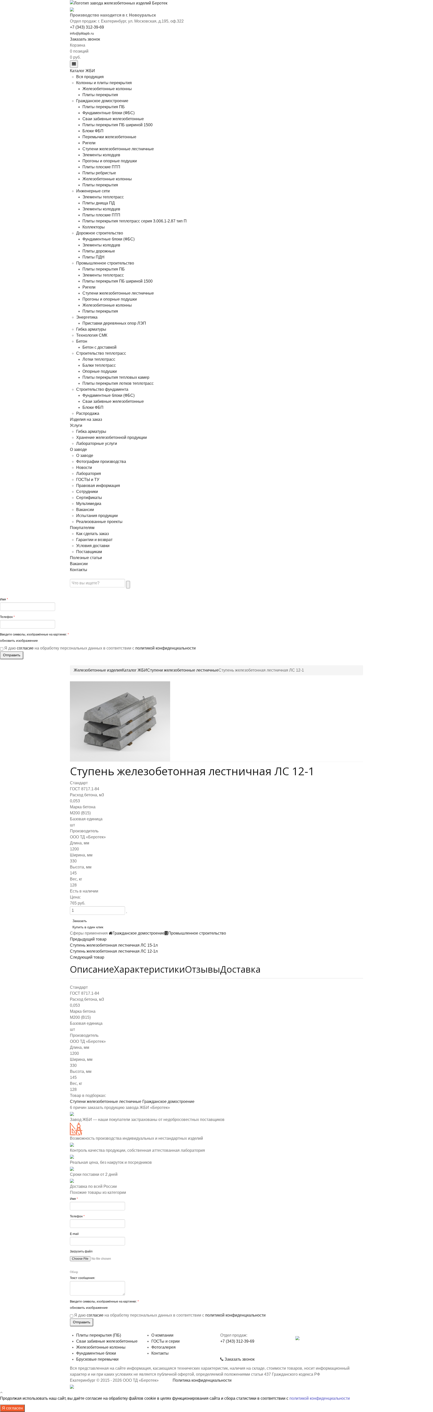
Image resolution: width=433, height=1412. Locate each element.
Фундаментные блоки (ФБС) (108, 113)
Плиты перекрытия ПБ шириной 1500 (117, 125)
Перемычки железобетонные (109, 137)
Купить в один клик (87, 927)
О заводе (78, 449)
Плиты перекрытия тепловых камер (115, 377)
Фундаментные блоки (96, 1353)
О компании (162, 1335)
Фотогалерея (163, 1347)
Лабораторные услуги (96, 443)
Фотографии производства (101, 461)
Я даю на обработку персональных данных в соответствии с (100, 648)
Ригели (88, 143)
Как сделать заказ (92, 534)
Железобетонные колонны (107, 89)
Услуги (76, 425)
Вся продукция (90, 77)
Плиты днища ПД (98, 203)
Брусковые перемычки (97, 1359)
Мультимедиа (88, 503)
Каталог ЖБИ (82, 71)
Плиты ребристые (99, 173)
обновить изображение (19, 641)
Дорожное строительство (99, 233)
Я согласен (12, 1408)
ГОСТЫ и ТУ (87, 479)
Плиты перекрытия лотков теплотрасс (118, 383)
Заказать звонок (85, 39)
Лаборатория (88, 473)
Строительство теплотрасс (101, 353)
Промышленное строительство (105, 263)
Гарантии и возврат (94, 540)
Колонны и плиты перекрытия (104, 83)
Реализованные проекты (99, 522)
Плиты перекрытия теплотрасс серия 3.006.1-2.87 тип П (134, 221)
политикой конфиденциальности (165, 648)
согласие (25, 648)
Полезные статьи (86, 558)
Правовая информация (98, 485)
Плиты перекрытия (100, 95)
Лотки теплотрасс (98, 359)
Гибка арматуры (91, 329)
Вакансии (85, 509)
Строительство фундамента (102, 389)
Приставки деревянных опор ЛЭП (114, 323)
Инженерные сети (93, 191)
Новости (84, 467)
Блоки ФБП (92, 131)
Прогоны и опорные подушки (109, 161)
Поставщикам (89, 552)
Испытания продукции (97, 516)
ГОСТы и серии (165, 1341)
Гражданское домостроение (102, 101)
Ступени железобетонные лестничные (118, 149)
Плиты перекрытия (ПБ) (98, 1335)
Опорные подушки (99, 371)
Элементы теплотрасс (103, 197)
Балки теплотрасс (99, 365)
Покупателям (82, 528)
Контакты (78, 570)
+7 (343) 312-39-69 (87, 27)
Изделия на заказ (86, 419)
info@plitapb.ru (82, 33)
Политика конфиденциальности (202, 1380)
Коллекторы (93, 227)
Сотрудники (87, 491)
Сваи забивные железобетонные (113, 119)
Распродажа (87, 413)
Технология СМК (91, 335)
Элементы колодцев (101, 155)
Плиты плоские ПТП (101, 167)
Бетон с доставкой (99, 347)
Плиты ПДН (93, 257)
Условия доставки (93, 546)
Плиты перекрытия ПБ (103, 107)
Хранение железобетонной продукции (111, 437)
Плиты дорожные (98, 251)
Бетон (81, 341)
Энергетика (86, 317)
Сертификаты (89, 497)
